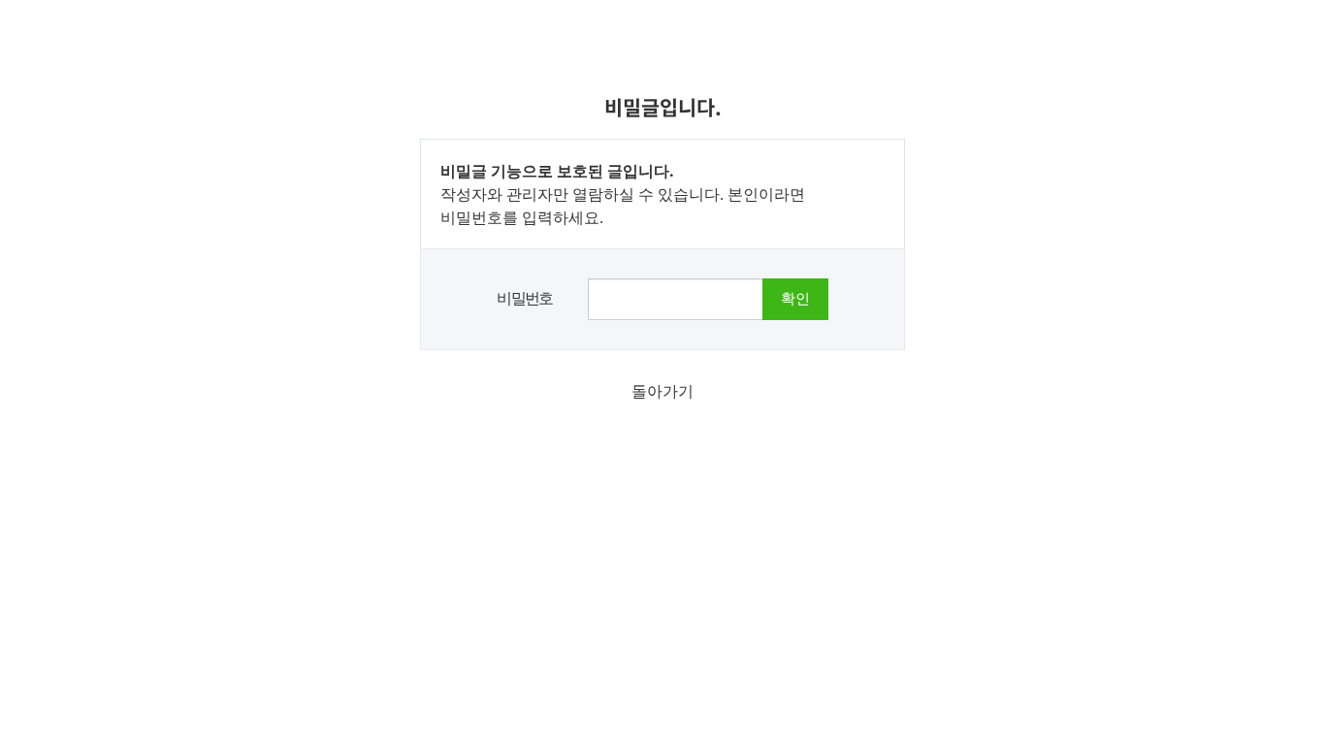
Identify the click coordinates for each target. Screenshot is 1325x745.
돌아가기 (662, 391)
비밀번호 (525, 297)
